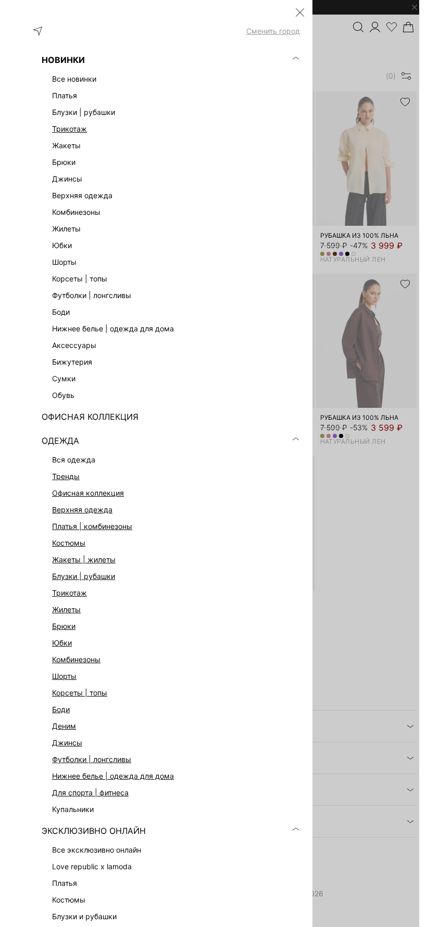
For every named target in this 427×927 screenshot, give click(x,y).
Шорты (64, 676)
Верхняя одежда (82, 509)
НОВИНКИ (63, 60)
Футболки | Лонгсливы (91, 759)
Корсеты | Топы (79, 692)
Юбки (62, 642)
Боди (61, 709)
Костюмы (68, 542)
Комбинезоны (76, 659)
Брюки (64, 626)
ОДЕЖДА (60, 440)
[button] (299, 12)
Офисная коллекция (88, 492)
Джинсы (67, 742)
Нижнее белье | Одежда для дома (113, 775)
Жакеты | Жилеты (84, 559)
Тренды (66, 476)
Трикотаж (69, 128)
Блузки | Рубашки (83, 576)
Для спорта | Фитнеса (90, 792)
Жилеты (66, 609)
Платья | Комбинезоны (92, 526)
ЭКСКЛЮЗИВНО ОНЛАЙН (94, 831)
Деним (64, 726)
